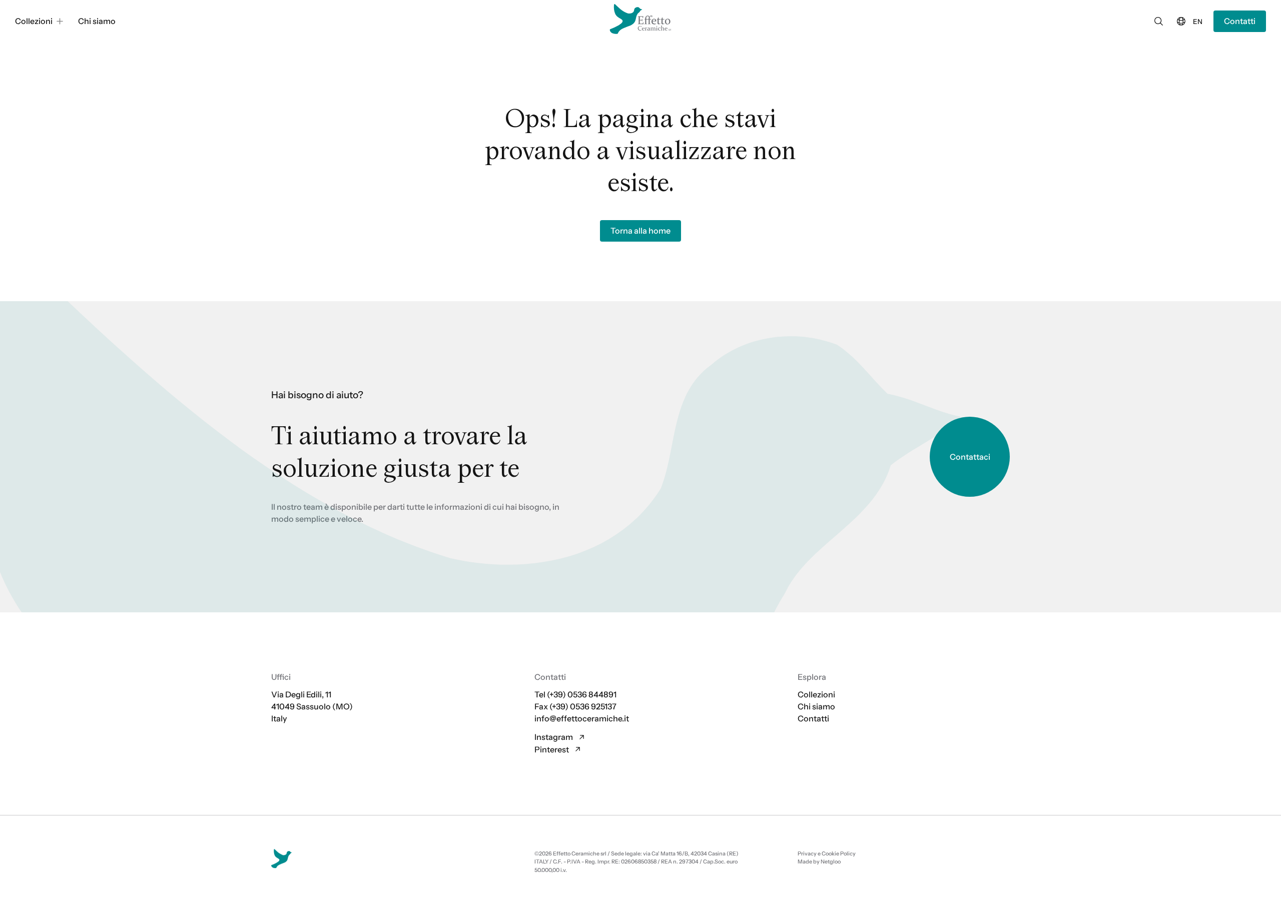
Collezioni (816, 694)
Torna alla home (640, 231)
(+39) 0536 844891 (581, 694)
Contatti (1239, 21)
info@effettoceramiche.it (581, 718)
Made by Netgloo (819, 861)
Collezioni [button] (34, 21)
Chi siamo (816, 706)
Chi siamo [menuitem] (97, 21)
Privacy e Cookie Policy (827, 853)
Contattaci (970, 456)
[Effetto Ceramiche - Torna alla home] (641, 19)
